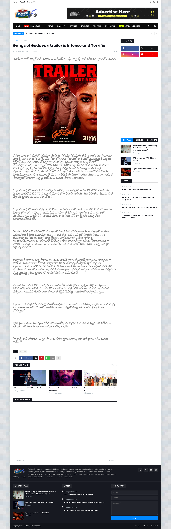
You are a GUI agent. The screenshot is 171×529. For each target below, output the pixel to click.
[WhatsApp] (47, 358)
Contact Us (31, 2)
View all (114, 365)
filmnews (23, 40)
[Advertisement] (139, 97)
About (22, 2)
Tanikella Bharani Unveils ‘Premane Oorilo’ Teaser (137, 216)
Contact (154, 526)
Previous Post (19, 460)
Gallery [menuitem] (61, 26)
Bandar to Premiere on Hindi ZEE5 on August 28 (64, 389)
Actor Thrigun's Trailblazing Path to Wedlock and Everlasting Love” (145, 148)
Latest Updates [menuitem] (132, 26)
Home (15, 2)
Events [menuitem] (73, 26)
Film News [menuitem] (35, 26)
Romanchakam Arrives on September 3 (100, 389)
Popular (127, 140)
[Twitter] (35, 358)
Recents (139, 140)
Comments (152, 140)
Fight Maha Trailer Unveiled (41, 33)
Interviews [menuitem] (110, 26)
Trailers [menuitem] (85, 26)
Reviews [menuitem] (49, 26)
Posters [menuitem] (97, 26)
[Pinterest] (41, 358)
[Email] (52, 358)
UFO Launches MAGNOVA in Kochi (27, 388)
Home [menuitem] (17, 26)
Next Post (112, 460)
